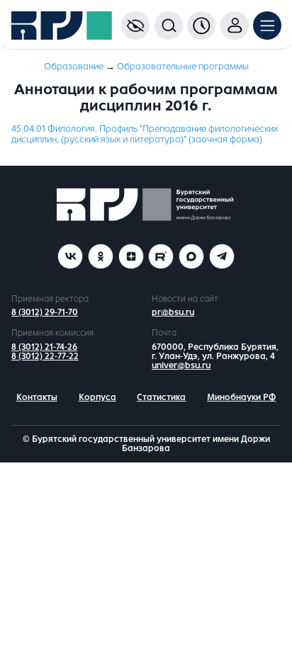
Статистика (161, 397)
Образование (73, 67)
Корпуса (97, 397)
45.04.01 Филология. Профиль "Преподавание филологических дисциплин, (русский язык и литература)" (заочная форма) (145, 134)
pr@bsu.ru (173, 312)
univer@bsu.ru (181, 365)
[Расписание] (201, 25)
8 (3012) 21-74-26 (44, 347)
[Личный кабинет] (234, 25)
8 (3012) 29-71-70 (44, 312)
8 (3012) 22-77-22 (45, 356)
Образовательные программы (183, 67)
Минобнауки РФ (241, 397)
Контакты (36, 397)
